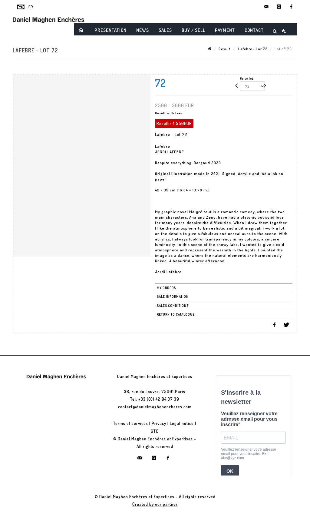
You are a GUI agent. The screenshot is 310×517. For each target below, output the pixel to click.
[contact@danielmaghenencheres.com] (266, 6)
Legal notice (182, 423)
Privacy (159, 423)
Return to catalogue (176, 314)
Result (224, 49)
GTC (155, 431)
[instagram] (279, 6)
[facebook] (291, 6)
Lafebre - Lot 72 (252, 49)
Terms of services (130, 423)
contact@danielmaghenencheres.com (155, 406)
